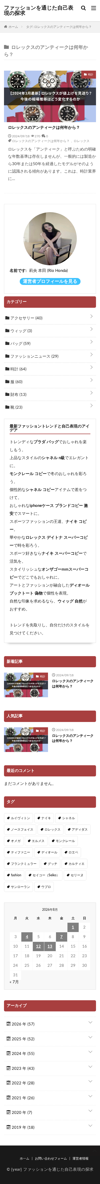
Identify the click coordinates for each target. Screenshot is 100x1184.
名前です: (18, 271)
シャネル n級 (53, 458)
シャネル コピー (40, 490)
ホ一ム (24, 1158)
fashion (16, 875)
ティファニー (20, 852)
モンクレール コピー (28, 474)
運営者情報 (81, 1158)
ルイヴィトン (20, 818)
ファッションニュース (33, 356)
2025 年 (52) (22, 1039)
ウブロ (46, 886)
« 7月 (14, 982)
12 (38, 946)
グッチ (52, 863)
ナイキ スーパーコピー (62, 553)
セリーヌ (77, 875)
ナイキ (46, 818)
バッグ (19, 344)
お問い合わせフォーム (51, 1158)
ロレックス (82, 140)
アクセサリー (25, 318)
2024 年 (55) (22, 1054)
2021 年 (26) (22, 1098)
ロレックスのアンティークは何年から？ (44, 128)
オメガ (16, 841)
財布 (17, 395)
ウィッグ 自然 (70, 601)
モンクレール (65, 841)
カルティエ (77, 863)
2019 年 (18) (22, 1128)
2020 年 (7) (21, 1113)
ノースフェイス (22, 829)
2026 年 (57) (22, 1024)
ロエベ (73, 852)
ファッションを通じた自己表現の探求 (38, 10)
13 (49, 946)
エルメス (38, 841)
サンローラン (20, 886)
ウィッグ (20, 331)
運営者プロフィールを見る (50, 281)
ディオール (49, 852)
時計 (17, 369)
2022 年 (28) (22, 1083)
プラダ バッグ (46, 442)
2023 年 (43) (22, 1069)
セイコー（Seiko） (46, 875)
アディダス (80, 829)
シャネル (68, 818)
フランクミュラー (24, 863)
